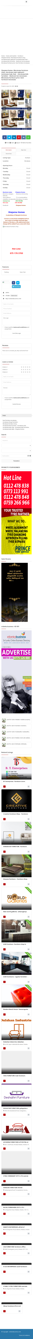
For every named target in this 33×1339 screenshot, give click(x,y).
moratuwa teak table (8, 429)
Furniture (20, 56)
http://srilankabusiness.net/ (13, 298)
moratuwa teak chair (8, 427)
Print (7, 143)
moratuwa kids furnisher (9, 425)
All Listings (17, 286)
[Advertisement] (16, 36)
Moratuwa (27, 161)
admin (7, 292)
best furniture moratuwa (9, 420)
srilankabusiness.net (15, 1332)
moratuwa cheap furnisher (10, 422)
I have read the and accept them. (17, 328)
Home (3, 56)
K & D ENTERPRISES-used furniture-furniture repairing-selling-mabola (15, 1267)
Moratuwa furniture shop (10, 424)
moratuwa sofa (21, 425)
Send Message (16, 333)
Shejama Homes (19, 429)
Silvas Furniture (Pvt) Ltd (12, 1306)
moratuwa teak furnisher (22, 427)
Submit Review (16, 404)
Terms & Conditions (24, 1335)
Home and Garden (11, 56)
